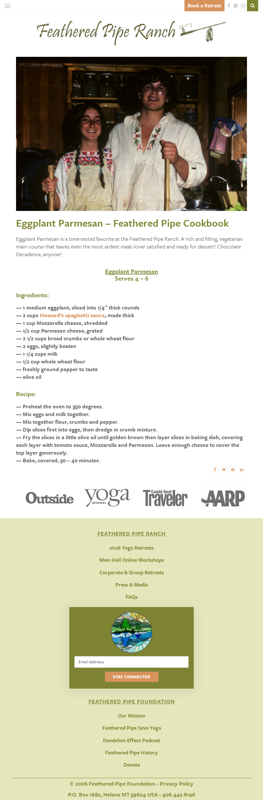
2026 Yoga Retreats (131, 548)
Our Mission (131, 715)
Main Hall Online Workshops (131, 560)
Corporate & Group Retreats (131, 572)
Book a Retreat (204, 5)
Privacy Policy (176, 783)
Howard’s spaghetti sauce (72, 315)
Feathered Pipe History (131, 752)
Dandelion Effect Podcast (131, 740)
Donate (131, 765)
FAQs (132, 597)
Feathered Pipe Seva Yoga (131, 728)
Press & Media (131, 584)
